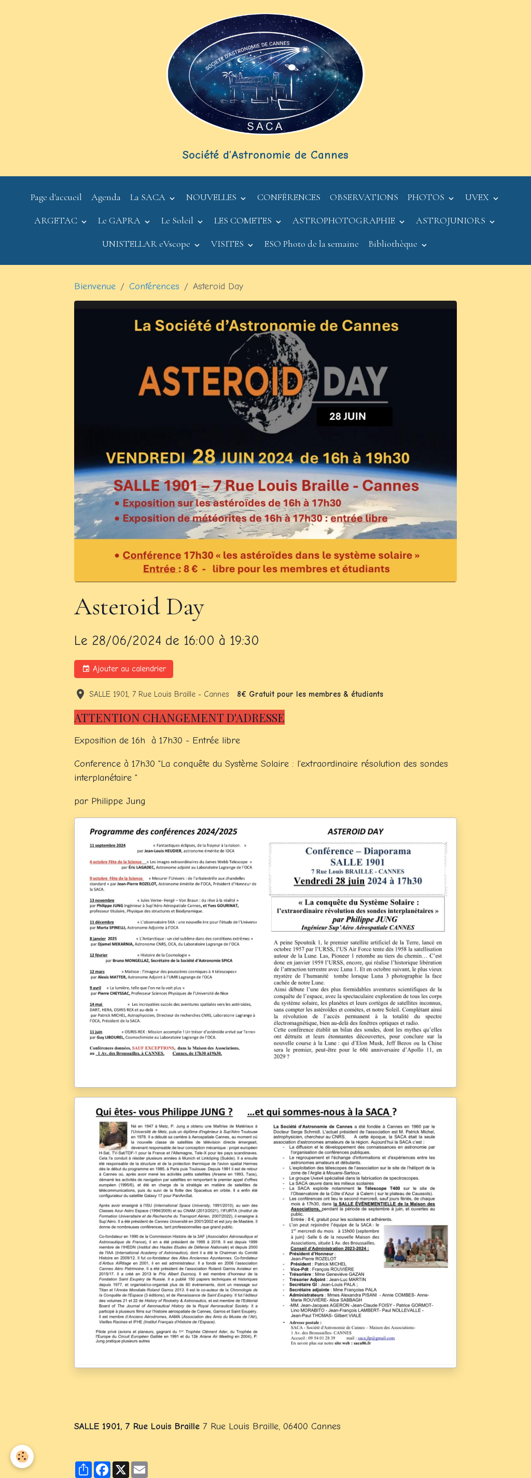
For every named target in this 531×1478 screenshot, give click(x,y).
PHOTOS (427, 197)
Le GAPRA (120, 220)
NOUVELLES (212, 197)
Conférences (154, 286)
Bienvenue (95, 286)
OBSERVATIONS (364, 197)
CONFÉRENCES (288, 197)
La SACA (148, 197)
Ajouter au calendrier (128, 668)
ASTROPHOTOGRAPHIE (344, 220)
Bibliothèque (394, 243)
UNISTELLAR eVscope (147, 243)
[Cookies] (22, 1456)
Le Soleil (178, 220)
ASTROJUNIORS (451, 220)
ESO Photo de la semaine (311, 243)
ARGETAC (56, 220)
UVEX (478, 197)
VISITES (228, 243)
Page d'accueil (56, 197)
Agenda (106, 197)
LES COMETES (244, 220)
